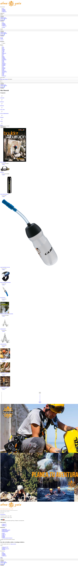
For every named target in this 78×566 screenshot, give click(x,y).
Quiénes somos (4, 11)
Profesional (3, 10)
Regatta (3, 56)
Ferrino (3, 50)
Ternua (3, 47)
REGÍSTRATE (2, 20)
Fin (39, 402)
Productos (3, 9)
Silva (3, 55)
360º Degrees (4, 63)
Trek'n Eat (3, 68)
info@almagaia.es (2, 514)
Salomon (3, 49)
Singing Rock (4, 53)
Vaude (3, 61)
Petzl (3, 48)
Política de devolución (5, 530)
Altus (3, 52)
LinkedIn (3, 537)
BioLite (3, 72)
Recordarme (2, 19)
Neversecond (4, 75)
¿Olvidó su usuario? (3, 17)
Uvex (3, 66)
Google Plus (4, 534)
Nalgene (3, 57)
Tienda (3, 79)
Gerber (3, 70)
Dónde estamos (4, 525)
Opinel (3, 60)
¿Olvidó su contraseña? (3, 18)
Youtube (3, 535)
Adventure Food (4, 71)
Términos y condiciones (5, 548)
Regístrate (3, 27)
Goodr (3, 74)
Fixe (2, 54)
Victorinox (3, 64)
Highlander (3, 65)
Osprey (3, 69)
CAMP (3, 51)
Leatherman (4, 58)
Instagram (3, 536)
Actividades (4, 24)
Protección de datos (5, 531)
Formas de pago (4, 529)
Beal (2, 46)
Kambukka (3, 67)
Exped (3, 73)
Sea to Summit (4, 59)
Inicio (3, 8)
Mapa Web (3, 549)
